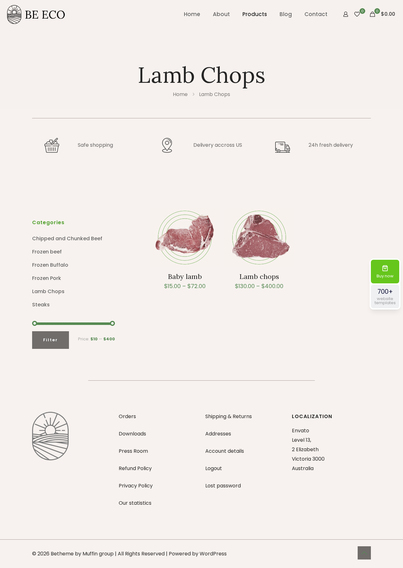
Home (180, 94)
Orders (127, 416)
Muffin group (98, 553)
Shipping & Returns (228, 416)
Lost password (223, 485)
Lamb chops (259, 276)
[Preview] (211, 244)
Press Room (133, 451)
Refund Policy (135, 468)
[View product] (211, 217)
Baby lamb (185, 276)
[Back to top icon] (364, 552)
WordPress (213, 553)
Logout (213, 468)
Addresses (218, 433)
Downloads (132, 433)
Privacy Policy (136, 485)
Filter (50, 340)
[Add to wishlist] (211, 230)
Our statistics (135, 503)
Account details (224, 451)
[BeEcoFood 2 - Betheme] (36, 14)
